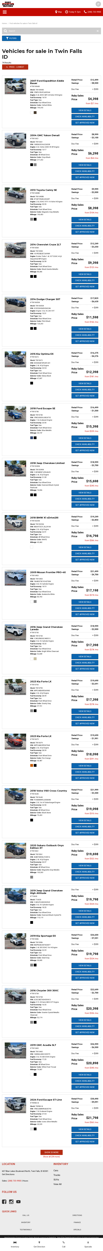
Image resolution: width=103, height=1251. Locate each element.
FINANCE (77, 1222)
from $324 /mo (91, 904)
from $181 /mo (91, 376)
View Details (85, 110)
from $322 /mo (91, 858)
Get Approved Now (84, 123)
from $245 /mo (91, 486)
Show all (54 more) (51, 1156)
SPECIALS (77, 1230)
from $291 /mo (91, 759)
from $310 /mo (91, 813)
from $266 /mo (91, 540)
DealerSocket (70, 1237)
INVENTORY (25, 1222)
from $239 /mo (91, 431)
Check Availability (85, 116)
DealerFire (52, 1237)
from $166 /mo (91, 322)
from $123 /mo (91, 267)
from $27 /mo (92, 103)
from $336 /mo (91, 1013)
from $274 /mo (91, 595)
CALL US (25, 1215)
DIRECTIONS (77, 1215)
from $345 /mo (91, 1068)
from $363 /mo (91, 1122)
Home (4, 23)
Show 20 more (52, 1152)
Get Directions (8, 1174)
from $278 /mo (91, 649)
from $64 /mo (92, 158)
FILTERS (12, 38)
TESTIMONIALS (26, 1230)
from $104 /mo (91, 212)
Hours (25, 1181)
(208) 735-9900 (14, 1181)
